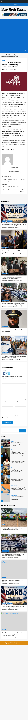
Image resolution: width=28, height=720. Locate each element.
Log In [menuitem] (2, 1)
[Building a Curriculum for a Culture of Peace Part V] (5, 479)
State (3, 181)
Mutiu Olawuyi (5, 531)
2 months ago (17, 227)
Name (4, 402)
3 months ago (17, 280)
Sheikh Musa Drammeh (7, 332)
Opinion (12, 441)
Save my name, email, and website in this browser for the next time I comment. (12, 416)
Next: (14, 189)
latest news (15, 179)
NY (18, 179)
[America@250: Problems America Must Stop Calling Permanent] (5, 443)
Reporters (5, 69)
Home (2, 55)
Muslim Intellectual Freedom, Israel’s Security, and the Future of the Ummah (18, 498)
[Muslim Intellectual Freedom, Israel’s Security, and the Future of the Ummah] (5, 497)
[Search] (25, 50)
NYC (3, 60)
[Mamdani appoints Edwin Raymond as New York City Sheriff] (14, 319)
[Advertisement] (14, 34)
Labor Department (8, 179)
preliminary (22, 179)
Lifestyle (3, 300)
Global (12, 485)
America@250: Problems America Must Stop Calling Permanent (17, 444)
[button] (4, 373)
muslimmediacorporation (8, 227)
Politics (6, 247)
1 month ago (16, 557)
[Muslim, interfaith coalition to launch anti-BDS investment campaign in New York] (14, 213)
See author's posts (14, 171)
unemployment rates (9, 181)
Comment (5, 382)
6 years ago (11, 69)
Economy (4, 221)
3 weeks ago (12, 531)
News (8, 221)
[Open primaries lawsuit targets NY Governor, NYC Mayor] (14, 239)
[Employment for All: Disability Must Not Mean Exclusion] (5, 461)
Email (17, 402)
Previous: (11, 185)
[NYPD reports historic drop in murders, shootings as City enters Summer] (14, 266)
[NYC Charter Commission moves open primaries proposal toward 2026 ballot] (14, 345)
